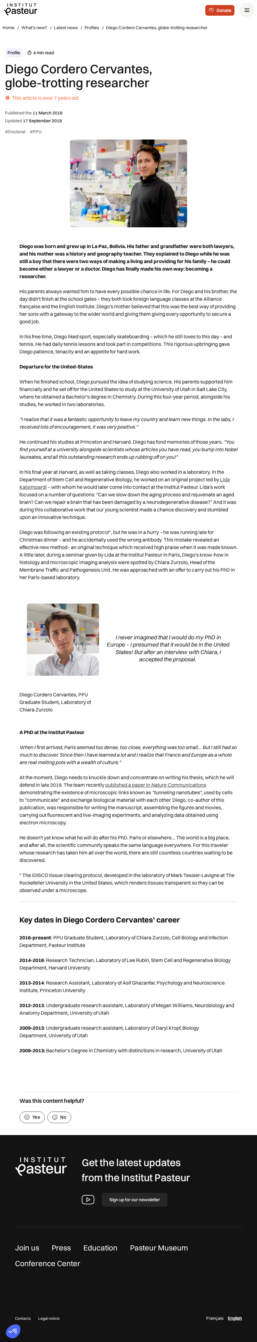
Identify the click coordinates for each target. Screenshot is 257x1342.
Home (8, 27)
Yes (36, 1117)
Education (100, 1247)
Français (214, 1318)
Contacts (23, 1318)
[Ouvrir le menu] (246, 10)
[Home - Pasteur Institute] (21, 9)
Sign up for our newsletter (134, 1199)
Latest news (66, 27)
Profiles (92, 27)
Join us (27, 1247)
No (63, 1117)
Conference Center (47, 1263)
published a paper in (155, 785)
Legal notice (49, 1318)
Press (61, 1247)
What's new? (34, 27)
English (235, 1318)
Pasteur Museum (159, 1247)
